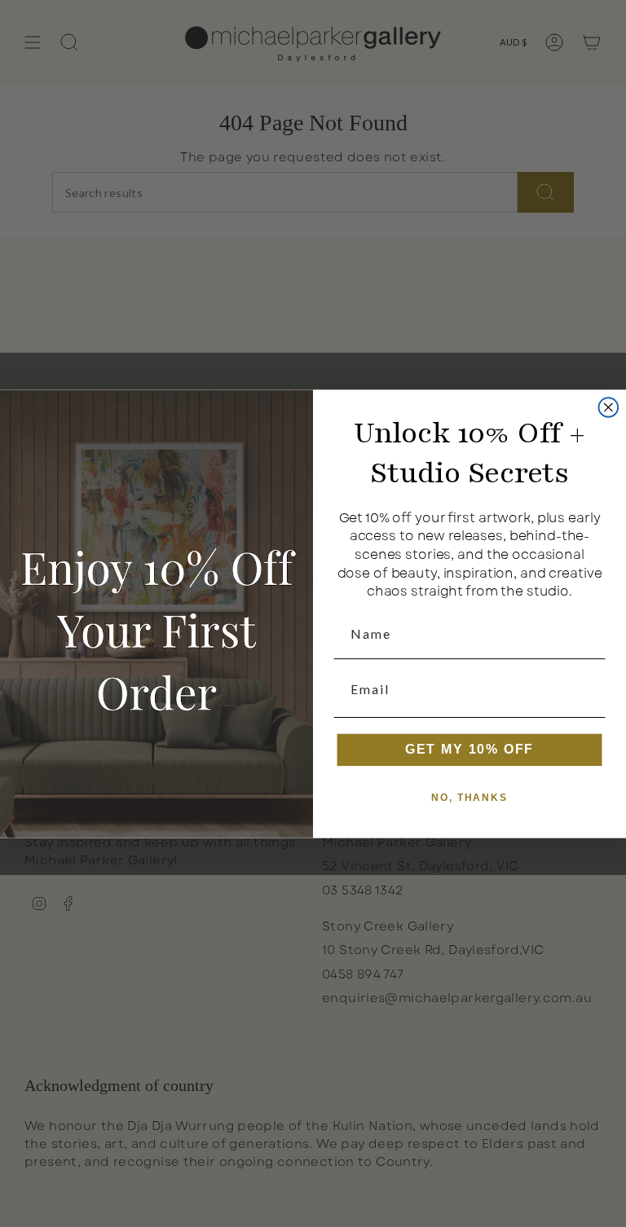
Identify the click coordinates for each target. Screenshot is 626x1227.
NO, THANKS (469, 797)
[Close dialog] (609, 407)
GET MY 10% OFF (470, 749)
